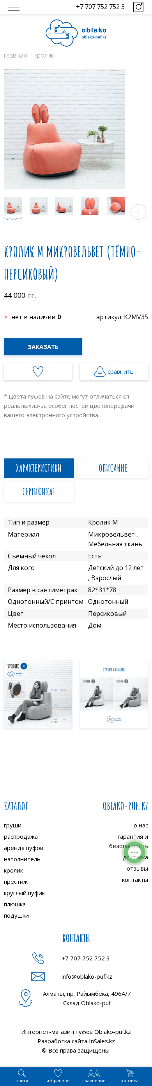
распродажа (21, 836)
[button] (138, 212)
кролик (13, 870)
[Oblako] (76, 33)
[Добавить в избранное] (38, 371)
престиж (16, 881)
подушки (16, 915)
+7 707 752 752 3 (100, 6)
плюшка (15, 904)
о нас (141, 825)
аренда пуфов (23, 848)
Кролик (44, 55)
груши (12, 825)
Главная (15, 55)
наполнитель (22, 859)
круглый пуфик (24, 893)
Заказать (43, 346)
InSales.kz (102, 1041)
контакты (135, 879)
